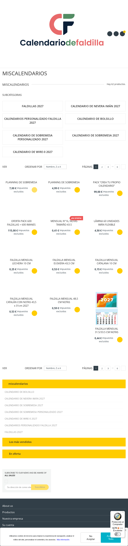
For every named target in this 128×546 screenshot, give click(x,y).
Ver (4, 166)
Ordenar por (33, 166)
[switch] (118, 534)
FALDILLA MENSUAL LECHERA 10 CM (21, 261)
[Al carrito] (77, 190)
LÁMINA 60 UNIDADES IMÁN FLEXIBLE (106, 222)
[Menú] (123, 513)
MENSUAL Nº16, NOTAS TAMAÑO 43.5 (64, 222)
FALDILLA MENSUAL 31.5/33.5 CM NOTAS (106, 330)
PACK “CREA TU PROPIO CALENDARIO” (106, 184)
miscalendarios (18, 383)
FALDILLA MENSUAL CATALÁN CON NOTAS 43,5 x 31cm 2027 (21, 302)
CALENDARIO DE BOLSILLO (19, 391)
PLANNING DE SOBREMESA (21, 182)
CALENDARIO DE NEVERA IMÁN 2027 (25, 398)
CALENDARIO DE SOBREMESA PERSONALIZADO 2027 (34, 411)
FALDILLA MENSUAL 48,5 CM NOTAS (64, 300)
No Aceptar (91, 537)
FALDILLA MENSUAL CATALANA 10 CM (106, 261)
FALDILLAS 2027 (14, 432)
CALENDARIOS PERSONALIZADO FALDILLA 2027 (31, 425)
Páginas (87, 166)
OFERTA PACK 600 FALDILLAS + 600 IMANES (21, 222)
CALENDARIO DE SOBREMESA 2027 (24, 405)
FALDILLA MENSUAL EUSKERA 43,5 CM (64, 261)
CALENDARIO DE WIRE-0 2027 (21, 418)
